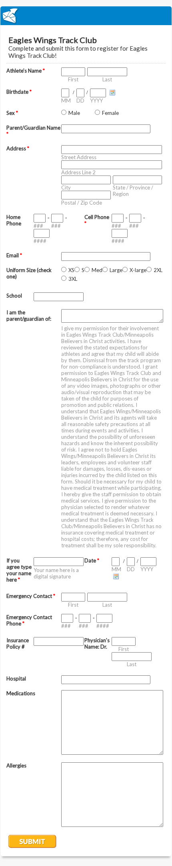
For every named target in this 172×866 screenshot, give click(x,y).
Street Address (78, 157)
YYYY (96, 100)
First (73, 79)
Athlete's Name (25, 70)
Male (74, 113)
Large (116, 270)
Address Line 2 (78, 172)
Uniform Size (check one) (29, 273)
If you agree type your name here (19, 570)
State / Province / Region (133, 190)
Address (17, 148)
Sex (12, 113)
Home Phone (13, 220)
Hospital (16, 678)
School (14, 295)
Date (91, 560)
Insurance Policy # (17, 643)
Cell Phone (96, 220)
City (66, 187)
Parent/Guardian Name (33, 130)
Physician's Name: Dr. (97, 643)
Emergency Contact (30, 596)
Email (14, 255)
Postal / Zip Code (81, 202)
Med (97, 270)
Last (107, 79)
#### (40, 241)
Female (110, 113)
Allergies (16, 765)
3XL (72, 279)
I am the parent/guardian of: (28, 315)
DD (80, 100)
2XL (158, 270)
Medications (20, 693)
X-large (138, 270)
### (38, 226)
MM (66, 100)
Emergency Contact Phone (29, 620)
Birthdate (19, 92)
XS (71, 270)
